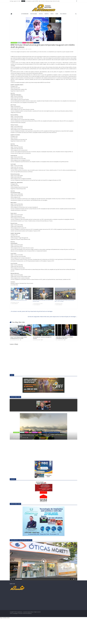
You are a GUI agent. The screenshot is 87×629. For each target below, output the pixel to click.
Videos (51, 13)
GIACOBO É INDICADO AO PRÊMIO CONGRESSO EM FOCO (64, 337)
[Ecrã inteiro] (75, 579)
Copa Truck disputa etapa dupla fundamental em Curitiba (18, 337)
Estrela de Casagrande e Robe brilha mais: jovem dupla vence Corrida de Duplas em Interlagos (52, 316)
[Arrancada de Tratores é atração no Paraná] (44, 325)
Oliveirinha (23, 49)
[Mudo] (73, 579)
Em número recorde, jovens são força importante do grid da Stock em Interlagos (31, 311)
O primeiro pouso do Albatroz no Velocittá (34, 1)
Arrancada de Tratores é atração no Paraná (42, 337)
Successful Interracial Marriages (54, 455)
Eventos (46, 13)
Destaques (19, 42)
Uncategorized (63, 455)
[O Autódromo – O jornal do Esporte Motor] (11, 13)
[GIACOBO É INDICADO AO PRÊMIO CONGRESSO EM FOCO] (66, 325)
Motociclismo (33, 13)
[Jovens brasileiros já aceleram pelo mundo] (21, 294)
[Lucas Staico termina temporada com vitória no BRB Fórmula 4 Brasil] (43, 294)
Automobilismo (24, 13)
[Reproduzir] (11, 579)
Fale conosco (63, 13)
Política (41, 13)
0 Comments (29, 49)
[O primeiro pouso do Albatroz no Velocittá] (43, 414)
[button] (43, 561)
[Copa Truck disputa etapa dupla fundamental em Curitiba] (21, 325)
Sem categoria (36, 42)
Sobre (56, 13)
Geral (28, 42)
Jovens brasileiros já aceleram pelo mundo (19, 300)
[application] (43, 561)
